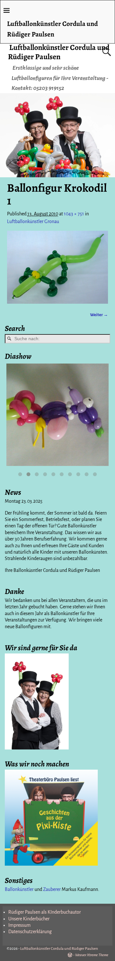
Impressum (19, 925)
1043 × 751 (74, 213)
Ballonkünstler (19, 889)
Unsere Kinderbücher (29, 918)
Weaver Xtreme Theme (91, 955)
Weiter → (99, 314)
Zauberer (52, 889)
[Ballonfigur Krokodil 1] (57, 267)
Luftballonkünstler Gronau (33, 221)
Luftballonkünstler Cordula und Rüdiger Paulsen (59, 52)
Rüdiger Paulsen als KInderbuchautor (44, 912)
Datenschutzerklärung (30, 931)
